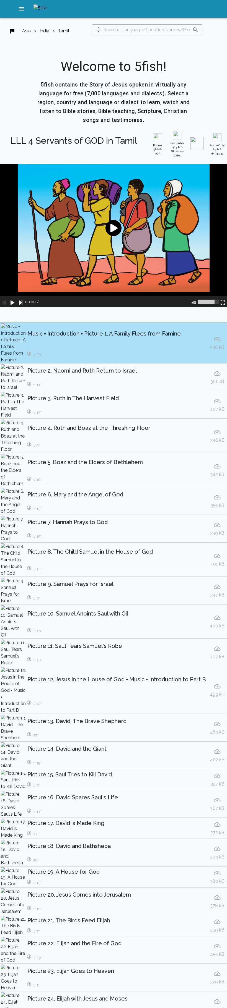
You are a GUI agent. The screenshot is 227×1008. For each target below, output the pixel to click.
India (44, 30)
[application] (113, 235)
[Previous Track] (4, 301)
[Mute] (194, 301)
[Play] (12, 301)
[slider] (208, 302)
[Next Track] (21, 301)
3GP (157, 149)
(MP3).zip (217, 149)
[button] (21, 8)
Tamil (63, 30)
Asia (26, 30)
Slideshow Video (177, 149)
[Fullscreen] (223, 301)
